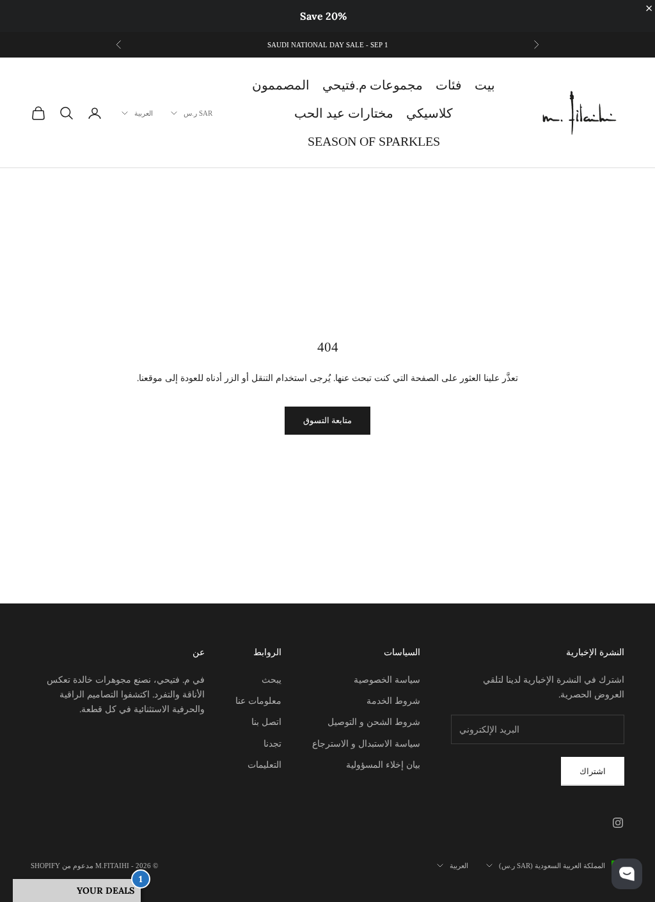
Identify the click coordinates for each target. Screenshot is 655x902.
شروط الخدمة (393, 700)
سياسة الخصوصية (387, 679)
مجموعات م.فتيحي (372, 85)
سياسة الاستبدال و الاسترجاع (366, 743)
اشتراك (593, 771)
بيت (485, 85)
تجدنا (272, 743)
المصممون (281, 85)
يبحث (271, 679)
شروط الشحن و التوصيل (374, 721)
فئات (449, 85)
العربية (143, 113)
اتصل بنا (266, 721)
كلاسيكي (429, 113)
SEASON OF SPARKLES (374, 141)
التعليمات (264, 764)
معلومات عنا (258, 700)
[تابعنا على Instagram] (618, 822)
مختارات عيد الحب (343, 113)
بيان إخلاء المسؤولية (383, 764)
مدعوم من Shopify (62, 865)
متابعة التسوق (327, 420)
